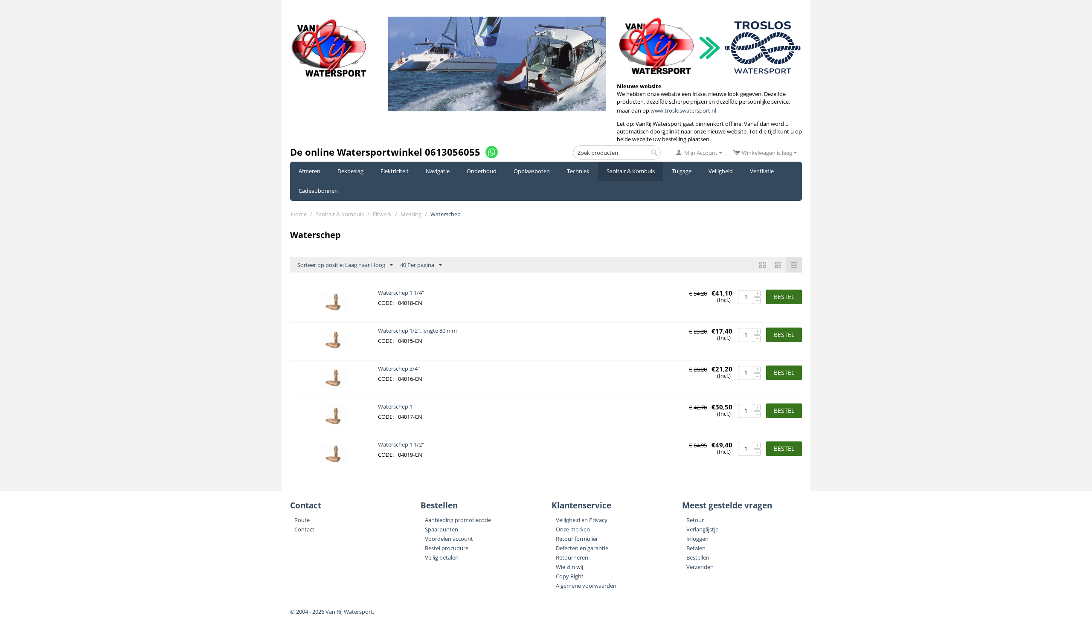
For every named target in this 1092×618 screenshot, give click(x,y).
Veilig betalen (442, 557)
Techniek (578, 171)
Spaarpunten (441, 529)
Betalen (696, 548)
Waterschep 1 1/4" (401, 292)
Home (299, 214)
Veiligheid (721, 171)
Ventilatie (762, 171)
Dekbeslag (350, 171)
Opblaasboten (532, 171)
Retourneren (572, 557)
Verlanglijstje (702, 529)
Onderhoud (482, 171)
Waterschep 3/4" (399, 368)
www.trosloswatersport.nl (683, 110)
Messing (411, 214)
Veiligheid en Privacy (581, 520)
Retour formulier (577, 539)
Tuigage (681, 171)
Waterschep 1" (396, 406)
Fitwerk (382, 214)
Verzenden (700, 567)
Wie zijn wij (569, 567)
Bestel (784, 297)
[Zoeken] (654, 153)
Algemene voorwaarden (586, 585)
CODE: (386, 303)
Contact (304, 529)
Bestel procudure (446, 548)
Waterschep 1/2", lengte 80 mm (417, 330)
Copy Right (570, 576)
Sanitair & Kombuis (631, 171)
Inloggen (697, 539)
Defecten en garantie (582, 548)
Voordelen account (449, 539)
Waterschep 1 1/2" (401, 444)
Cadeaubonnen (318, 190)
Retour (695, 520)
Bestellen (697, 557)
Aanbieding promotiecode (458, 520)
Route (302, 520)
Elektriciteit (394, 171)
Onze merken (573, 529)
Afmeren (309, 171)
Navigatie (438, 171)
